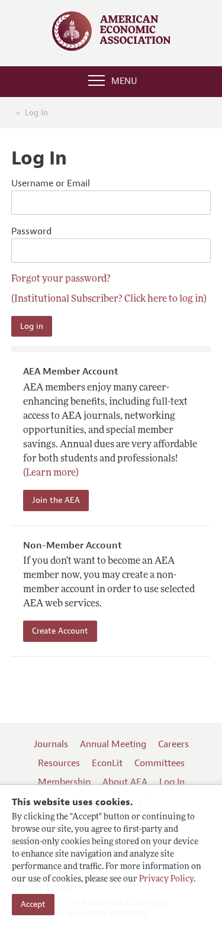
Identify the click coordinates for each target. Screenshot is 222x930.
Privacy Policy (166, 879)
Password (31, 231)
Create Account (60, 631)
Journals (51, 744)
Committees (159, 763)
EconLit (107, 763)
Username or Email (50, 183)
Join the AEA (56, 500)
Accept (33, 904)
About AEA (124, 782)
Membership (64, 782)
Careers (173, 744)
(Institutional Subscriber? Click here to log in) (109, 299)
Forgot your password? (61, 279)
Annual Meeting (113, 744)
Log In (172, 782)
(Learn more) (51, 473)
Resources (59, 763)
